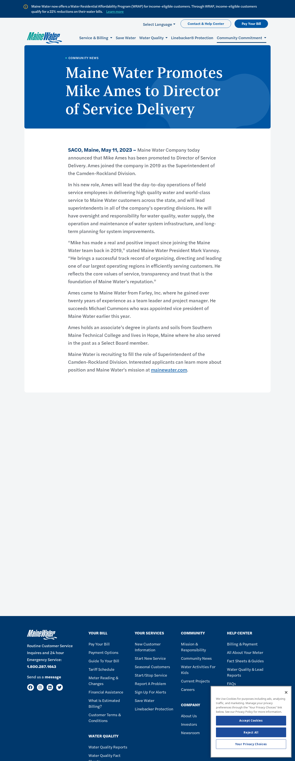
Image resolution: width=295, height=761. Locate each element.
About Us (189, 715)
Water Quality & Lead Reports (245, 672)
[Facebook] (30, 687)
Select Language (157, 24)
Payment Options (103, 652)
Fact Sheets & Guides (245, 660)
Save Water (126, 37)
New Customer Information (148, 646)
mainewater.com (169, 369)
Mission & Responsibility (193, 646)
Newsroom (190, 732)
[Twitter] (59, 687)
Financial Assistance (106, 692)
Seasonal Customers (152, 666)
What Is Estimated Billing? (104, 703)
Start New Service (150, 658)
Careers (188, 689)
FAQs (231, 683)
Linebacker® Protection (192, 37)
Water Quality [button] (152, 37)
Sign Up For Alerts (150, 692)
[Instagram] (40, 687)
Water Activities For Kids (198, 669)
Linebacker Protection (154, 708)
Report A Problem (150, 683)
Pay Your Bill (251, 23)
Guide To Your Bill (104, 660)
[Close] (286, 692)
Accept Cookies (251, 721)
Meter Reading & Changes (103, 680)
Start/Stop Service (151, 675)
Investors (189, 724)
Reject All (251, 732)
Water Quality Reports (108, 747)
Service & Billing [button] (94, 37)
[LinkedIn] (50, 687)
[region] (251, 722)
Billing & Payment (242, 644)
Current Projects (195, 681)
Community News (196, 658)
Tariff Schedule (101, 669)
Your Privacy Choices (251, 744)
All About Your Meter (245, 652)
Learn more (115, 11)
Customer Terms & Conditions (105, 717)
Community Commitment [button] (240, 37)
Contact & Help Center (206, 23)
